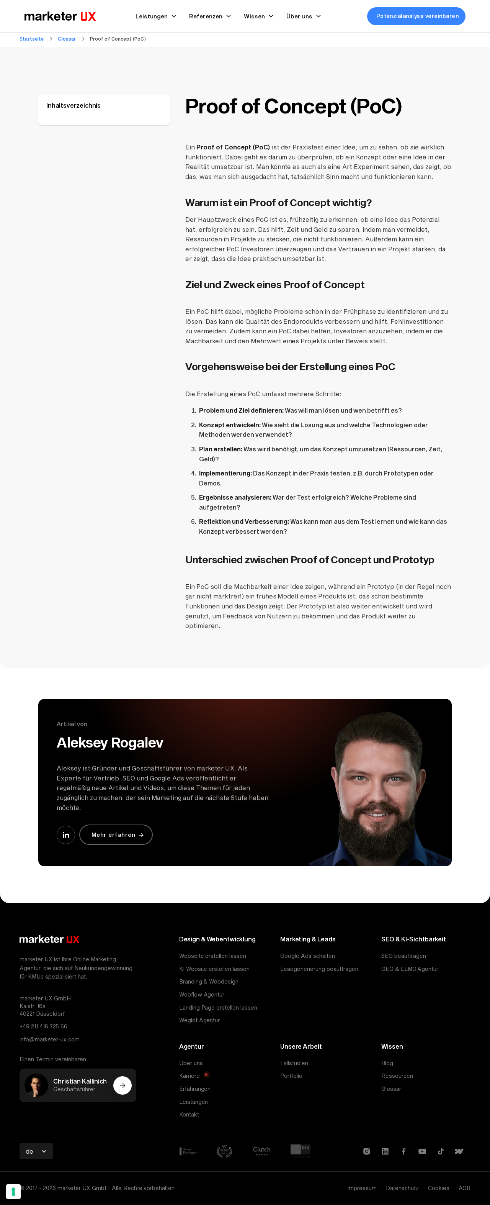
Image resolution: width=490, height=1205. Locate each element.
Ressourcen (397, 1075)
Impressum (362, 1188)
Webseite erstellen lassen (213, 956)
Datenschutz (402, 1188)
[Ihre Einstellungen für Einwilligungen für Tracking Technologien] (13, 1191)
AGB (464, 1188)
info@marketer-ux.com (50, 1039)
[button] (36, 1151)
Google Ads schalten (307, 956)
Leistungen (193, 1101)
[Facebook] (403, 1151)
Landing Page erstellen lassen (218, 1007)
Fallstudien (294, 1063)
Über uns (191, 1063)
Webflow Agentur (202, 994)
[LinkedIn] (385, 1151)
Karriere (189, 1075)
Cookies (438, 1188)
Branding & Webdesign (209, 981)
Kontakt (189, 1114)
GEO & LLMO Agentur (409, 969)
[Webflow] (459, 1151)
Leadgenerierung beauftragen (319, 969)
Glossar (391, 1088)
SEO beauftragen (403, 956)
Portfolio (291, 1075)
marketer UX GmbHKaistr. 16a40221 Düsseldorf (45, 1005)
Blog (387, 1063)
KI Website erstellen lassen (214, 969)
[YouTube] (422, 1151)
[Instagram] (366, 1151)
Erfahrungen (195, 1088)
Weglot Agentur (199, 1020)
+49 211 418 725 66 (43, 1026)
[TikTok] (440, 1151)
